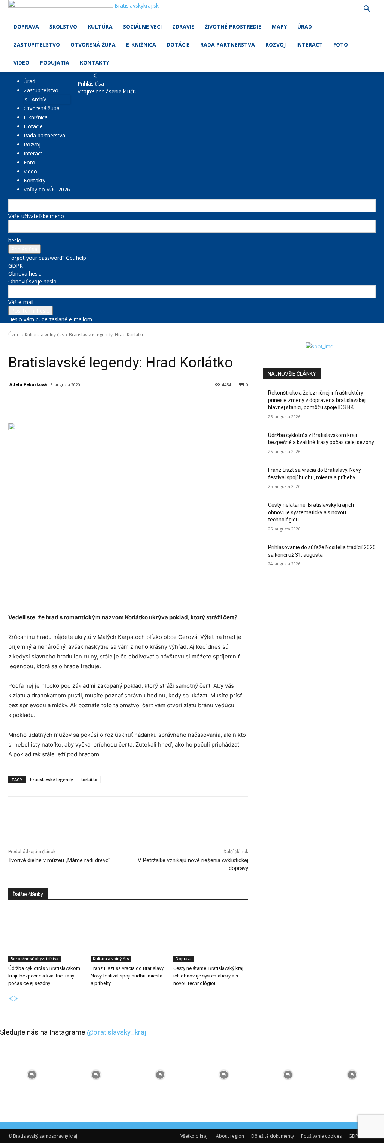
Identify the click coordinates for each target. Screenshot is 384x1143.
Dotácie (178, 44)
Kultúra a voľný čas (44, 334)
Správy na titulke (65, 345)
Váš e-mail (20, 302)
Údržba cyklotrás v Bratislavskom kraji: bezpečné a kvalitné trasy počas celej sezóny (44, 975)
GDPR (15, 265)
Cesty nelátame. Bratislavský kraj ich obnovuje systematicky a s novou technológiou (208, 975)
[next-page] (16, 998)
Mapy (279, 26)
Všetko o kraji (194, 1136)
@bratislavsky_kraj (116, 1032)
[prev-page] (11, 998)
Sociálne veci (142, 26)
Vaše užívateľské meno (36, 216)
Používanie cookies (321, 1136)
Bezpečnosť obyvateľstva (34, 958)
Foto (340, 44)
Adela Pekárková (28, 384)
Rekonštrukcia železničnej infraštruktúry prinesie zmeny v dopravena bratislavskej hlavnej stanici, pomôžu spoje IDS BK (317, 400)
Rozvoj (276, 44)
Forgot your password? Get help (47, 257)
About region (230, 1136)
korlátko (89, 779)
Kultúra (100, 26)
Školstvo (63, 26)
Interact (309, 44)
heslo (14, 240)
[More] (182, 403)
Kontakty (94, 62)
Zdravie (183, 26)
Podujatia (54, 62)
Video (21, 62)
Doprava (26, 26)
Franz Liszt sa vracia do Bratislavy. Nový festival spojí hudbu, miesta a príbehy (127, 975)
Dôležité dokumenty (272, 1136)
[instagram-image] (32, 1075)
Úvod (14, 334)
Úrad (304, 26)
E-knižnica (141, 44)
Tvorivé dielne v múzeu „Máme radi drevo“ (59, 860)
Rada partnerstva (227, 44)
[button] (367, 9)
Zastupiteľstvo (37, 44)
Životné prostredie (233, 26)
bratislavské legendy (51, 779)
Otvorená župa (93, 44)
